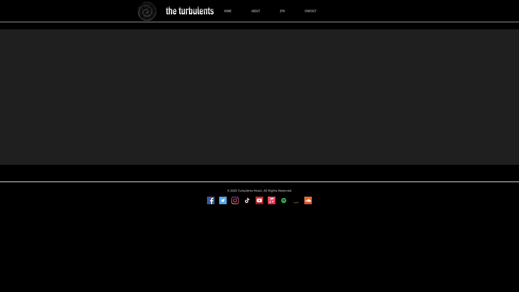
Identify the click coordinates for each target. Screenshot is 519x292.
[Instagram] (235, 200)
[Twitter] (223, 200)
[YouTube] (259, 200)
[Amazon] (296, 200)
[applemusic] (271, 200)
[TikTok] (247, 200)
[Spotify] (283, 200)
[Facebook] (210, 200)
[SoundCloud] (308, 200)
